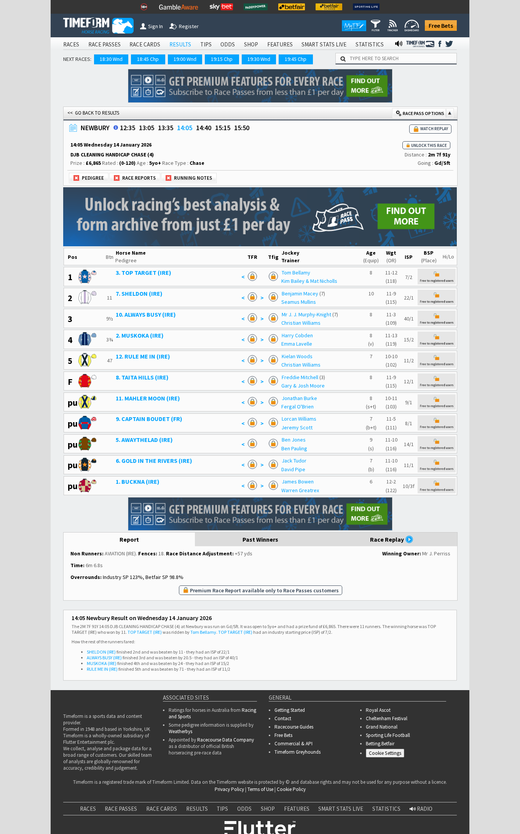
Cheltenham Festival (386, 718)
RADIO (424, 808)
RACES (71, 44)
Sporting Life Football (388, 735)
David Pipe (293, 469)
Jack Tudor (294, 460)
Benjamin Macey (300, 293)
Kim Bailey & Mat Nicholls (309, 280)
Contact (282, 718)
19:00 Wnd (185, 59)
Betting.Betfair (380, 743)
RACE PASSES (104, 44)
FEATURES (280, 44)
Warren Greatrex (300, 490)
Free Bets (441, 25)
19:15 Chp (222, 59)
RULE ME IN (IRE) (102, 669)
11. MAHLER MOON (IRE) (148, 398)
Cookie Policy (291, 789)
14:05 (184, 127)
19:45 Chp (295, 59)
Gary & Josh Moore (303, 385)
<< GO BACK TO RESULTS (93, 113)
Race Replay (387, 539)
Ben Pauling (294, 448)
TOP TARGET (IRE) (145, 632)
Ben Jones (294, 439)
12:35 (127, 127)
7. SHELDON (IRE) (139, 293)
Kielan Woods (297, 356)
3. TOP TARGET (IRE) (143, 272)
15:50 (241, 127)
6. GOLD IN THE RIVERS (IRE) (154, 460)
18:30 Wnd (111, 59)
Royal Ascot (378, 710)
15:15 (222, 127)
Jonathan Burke (299, 398)
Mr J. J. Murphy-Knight (306, 314)
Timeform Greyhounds (297, 752)
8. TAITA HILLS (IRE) (142, 377)
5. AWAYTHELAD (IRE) (144, 439)
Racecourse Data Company (225, 740)
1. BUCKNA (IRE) (138, 481)
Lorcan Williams (299, 418)
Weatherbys (180, 731)
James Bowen (298, 481)
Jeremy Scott (297, 427)
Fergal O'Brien (297, 406)
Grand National (381, 727)
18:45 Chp (148, 59)
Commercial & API (293, 743)
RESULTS (180, 44)
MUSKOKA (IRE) (101, 663)
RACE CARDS (144, 44)
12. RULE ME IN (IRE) (143, 356)
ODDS (227, 44)
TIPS (206, 44)
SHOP (251, 44)
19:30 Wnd (258, 59)
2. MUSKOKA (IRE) (140, 335)
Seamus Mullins (298, 301)
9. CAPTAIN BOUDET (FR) (149, 419)
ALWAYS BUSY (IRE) (104, 657)
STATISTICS (370, 44)
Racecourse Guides (293, 727)
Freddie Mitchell (300, 377)
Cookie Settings (385, 753)
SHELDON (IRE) (101, 652)
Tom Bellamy (296, 272)
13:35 (165, 127)
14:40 (203, 127)
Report (129, 539)
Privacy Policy (229, 789)
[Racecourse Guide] (115, 127)
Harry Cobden (297, 335)
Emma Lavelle (296, 343)
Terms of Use (260, 789)
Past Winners (260, 539)
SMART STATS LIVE (323, 44)
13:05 (146, 127)
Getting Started (289, 710)
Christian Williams (301, 322)
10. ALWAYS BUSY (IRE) (146, 314)
